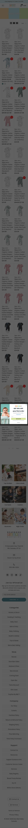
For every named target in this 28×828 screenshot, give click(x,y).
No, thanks (18, 422)
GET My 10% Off (18, 418)
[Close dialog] (26, 404)
